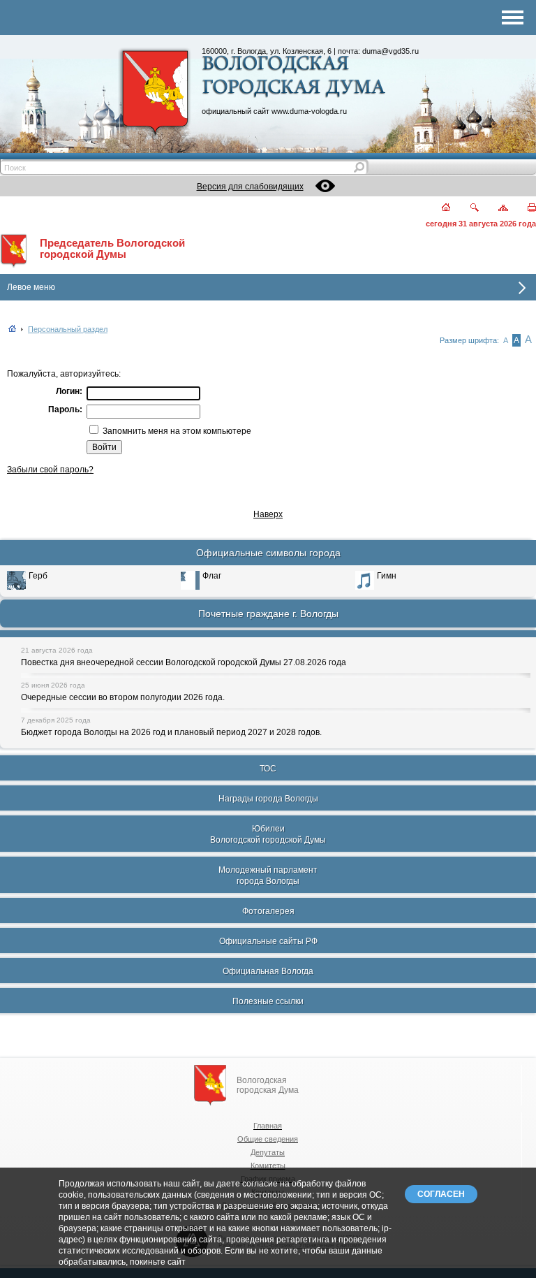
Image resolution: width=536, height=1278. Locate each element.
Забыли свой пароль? (50, 469)
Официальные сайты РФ (268, 941)
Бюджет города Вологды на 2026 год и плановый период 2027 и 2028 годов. (171, 732)
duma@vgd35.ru (390, 51)
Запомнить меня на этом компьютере (175, 431)
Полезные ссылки (268, 1001)
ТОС (268, 769)
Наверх (268, 514)
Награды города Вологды (268, 799)
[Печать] (524, 208)
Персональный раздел (67, 329)
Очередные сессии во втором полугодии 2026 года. (123, 697)
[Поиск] (466, 208)
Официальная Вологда (268, 971)
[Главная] (438, 208)
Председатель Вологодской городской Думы (112, 249)
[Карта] (495, 208)
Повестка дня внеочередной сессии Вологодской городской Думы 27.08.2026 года (183, 662)
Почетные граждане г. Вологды (268, 613)
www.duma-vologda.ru (309, 111)
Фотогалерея (268, 911)
